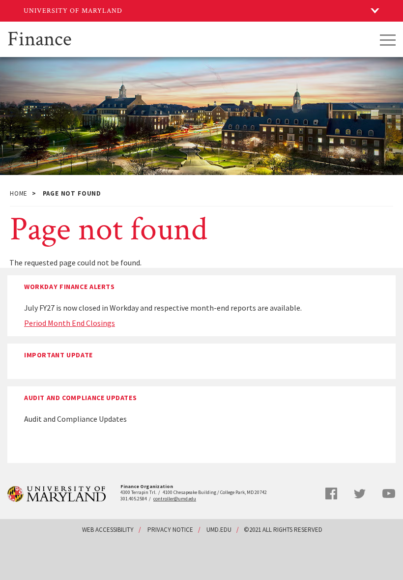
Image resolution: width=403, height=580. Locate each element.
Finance (39, 38)
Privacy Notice (170, 529)
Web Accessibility (108, 529)
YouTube (389, 493)
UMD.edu (218, 529)
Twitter (359, 494)
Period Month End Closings (69, 323)
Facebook (331, 493)
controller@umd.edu (174, 498)
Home (19, 193)
